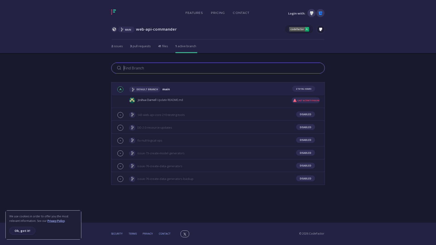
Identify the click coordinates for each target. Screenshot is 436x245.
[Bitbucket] (320, 13)
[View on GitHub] (321, 29)
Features (194, 13)
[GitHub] (311, 13)
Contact (241, 13)
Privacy (148, 233)
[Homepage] (127, 12)
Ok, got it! (22, 231)
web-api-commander (156, 29)
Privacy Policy (56, 221)
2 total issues (303, 89)
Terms (133, 233)
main (166, 89)
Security (117, 233)
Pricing (218, 13)
